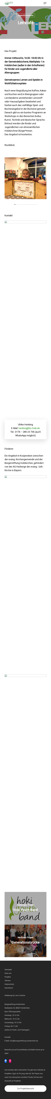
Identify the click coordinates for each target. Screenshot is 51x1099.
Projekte (8, 977)
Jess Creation (20, 995)
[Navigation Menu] (45, 3)
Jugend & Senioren (25, 15)
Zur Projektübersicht (25, 1089)
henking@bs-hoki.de (29, 428)
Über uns (8, 973)
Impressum (9, 988)
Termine (7, 981)
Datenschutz (9, 984)
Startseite (8, 970)
